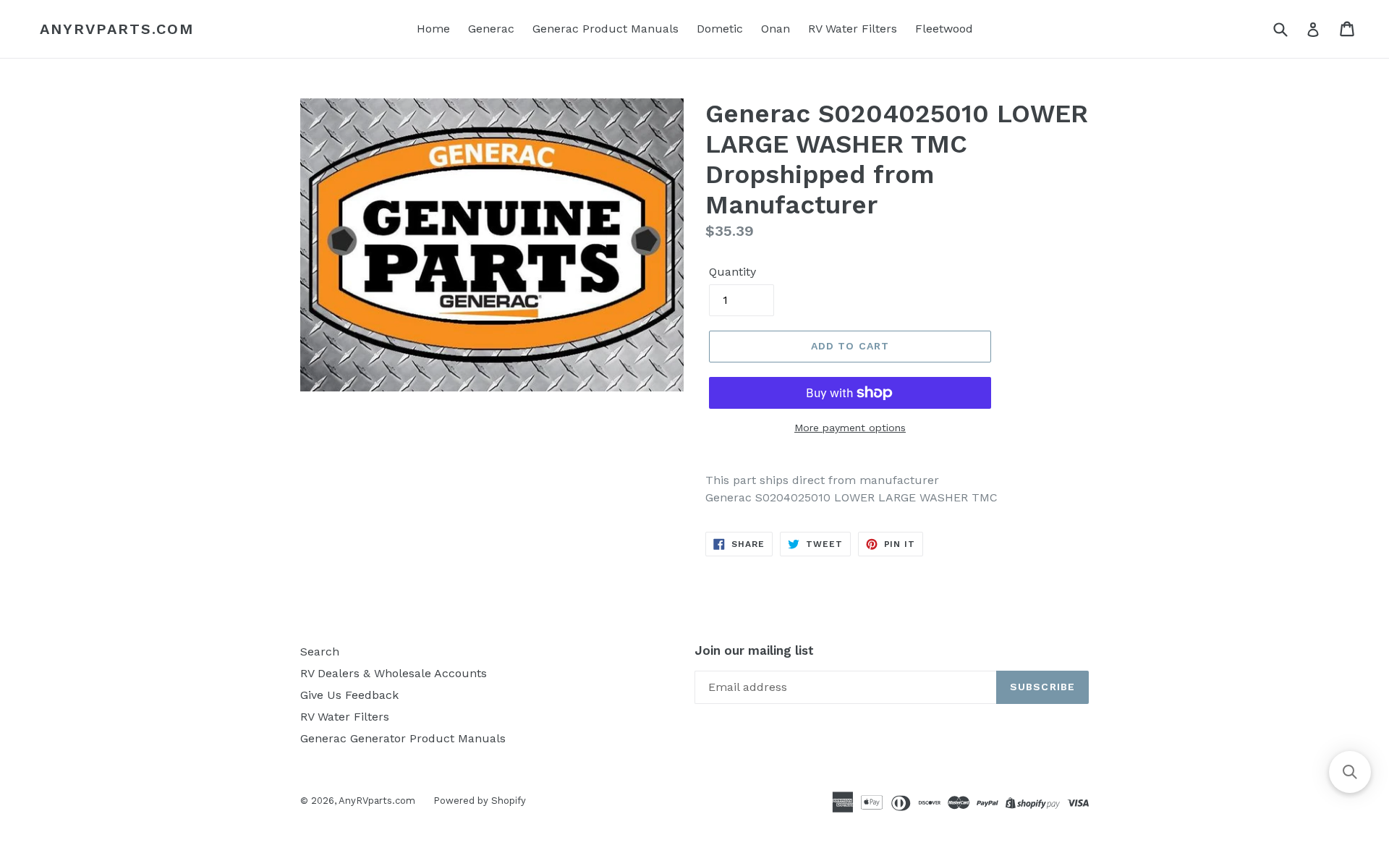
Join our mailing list (754, 650)
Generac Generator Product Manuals (403, 738)
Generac (491, 28)
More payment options (850, 427)
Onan (775, 28)
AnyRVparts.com (117, 29)
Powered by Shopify (479, 800)
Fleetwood (944, 28)
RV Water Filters (852, 28)
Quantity (732, 272)
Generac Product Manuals (605, 28)
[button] (1350, 772)
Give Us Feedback (349, 695)
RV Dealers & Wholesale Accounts (393, 673)
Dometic (720, 28)
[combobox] (1289, 28)
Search (319, 651)
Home (433, 28)
